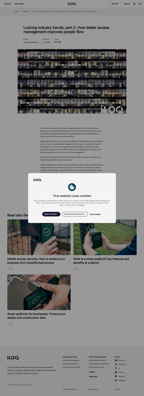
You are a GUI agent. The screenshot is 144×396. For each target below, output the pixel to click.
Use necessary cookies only (74, 214)
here (82, 205)
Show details (95, 214)
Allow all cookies (50, 214)
